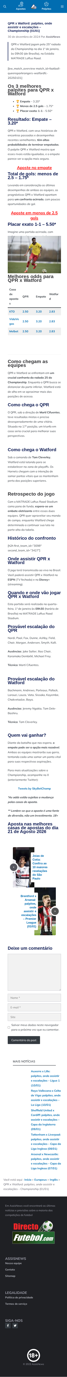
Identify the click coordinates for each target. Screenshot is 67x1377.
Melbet (13, 331)
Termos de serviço (16, 1303)
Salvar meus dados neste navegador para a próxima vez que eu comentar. (35, 1027)
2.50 (25, 311)
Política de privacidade (19, 1297)
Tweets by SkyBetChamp (34, 788)
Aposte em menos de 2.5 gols (34, 215)
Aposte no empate (34, 167)
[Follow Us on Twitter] (15, 1325)
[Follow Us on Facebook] (8, 1325)
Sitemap (10, 1276)
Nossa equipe (13, 1263)
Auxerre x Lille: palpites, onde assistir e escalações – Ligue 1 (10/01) (45, 1078)
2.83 (52, 311)
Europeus (40, 1179)
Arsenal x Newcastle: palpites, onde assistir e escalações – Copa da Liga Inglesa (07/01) (46, 1161)
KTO (12, 311)
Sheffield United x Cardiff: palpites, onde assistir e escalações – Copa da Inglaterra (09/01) (45, 1120)
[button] (5, 6)
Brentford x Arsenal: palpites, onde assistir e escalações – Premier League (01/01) (28, 911)
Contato (10, 1269)
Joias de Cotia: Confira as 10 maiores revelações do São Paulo (39, 867)
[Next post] (55, 911)
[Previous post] (14, 867)
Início (27, 1179)
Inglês (54, 1179)
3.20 (39, 311)
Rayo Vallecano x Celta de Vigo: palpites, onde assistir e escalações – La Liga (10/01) (46, 1097)
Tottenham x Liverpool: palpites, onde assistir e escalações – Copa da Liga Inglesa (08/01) (46, 1141)
